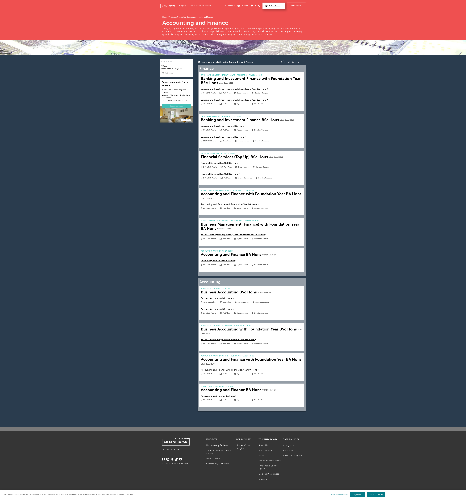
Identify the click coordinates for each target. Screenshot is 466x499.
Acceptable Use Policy (270, 460)
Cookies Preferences (269, 474)
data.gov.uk (288, 445)
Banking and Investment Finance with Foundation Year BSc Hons (234, 89)
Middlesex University (177, 17)
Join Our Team (266, 450)
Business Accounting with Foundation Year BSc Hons (228, 339)
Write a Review (274, 6)
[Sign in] (259, 6)
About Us (263, 445)
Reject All (357, 495)
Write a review (213, 458)
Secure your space (176, 106)
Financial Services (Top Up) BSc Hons (220, 163)
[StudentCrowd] (168, 6)
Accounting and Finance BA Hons (218, 260)
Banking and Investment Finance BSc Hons (223, 126)
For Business (296, 6)
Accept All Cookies (375, 495)
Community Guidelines (217, 463)
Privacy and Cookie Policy (268, 467)
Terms (262, 455)
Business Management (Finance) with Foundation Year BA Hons (233, 234)
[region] (233, 494)
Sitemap (263, 479)
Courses (189, 17)
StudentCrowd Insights (244, 447)
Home (165, 17)
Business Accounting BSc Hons (217, 298)
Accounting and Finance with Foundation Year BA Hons (229, 204)
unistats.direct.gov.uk (293, 455)
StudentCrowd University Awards (218, 452)
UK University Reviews (217, 445)
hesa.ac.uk (288, 450)
